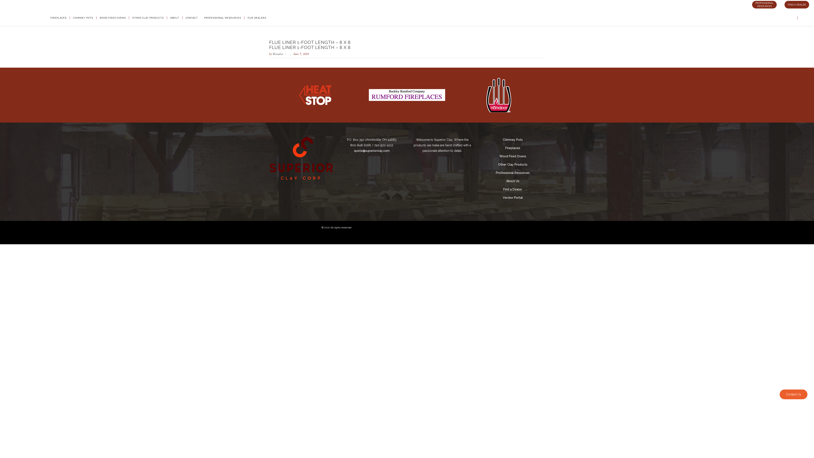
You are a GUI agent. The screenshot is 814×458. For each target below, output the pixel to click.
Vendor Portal (513, 197)
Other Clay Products (512, 164)
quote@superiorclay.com (372, 150)
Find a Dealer (512, 189)
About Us (512, 181)
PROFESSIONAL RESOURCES (764, 4)
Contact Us (793, 394)
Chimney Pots (513, 139)
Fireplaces (512, 148)
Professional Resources (513, 173)
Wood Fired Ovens (512, 156)
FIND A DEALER (797, 4)
